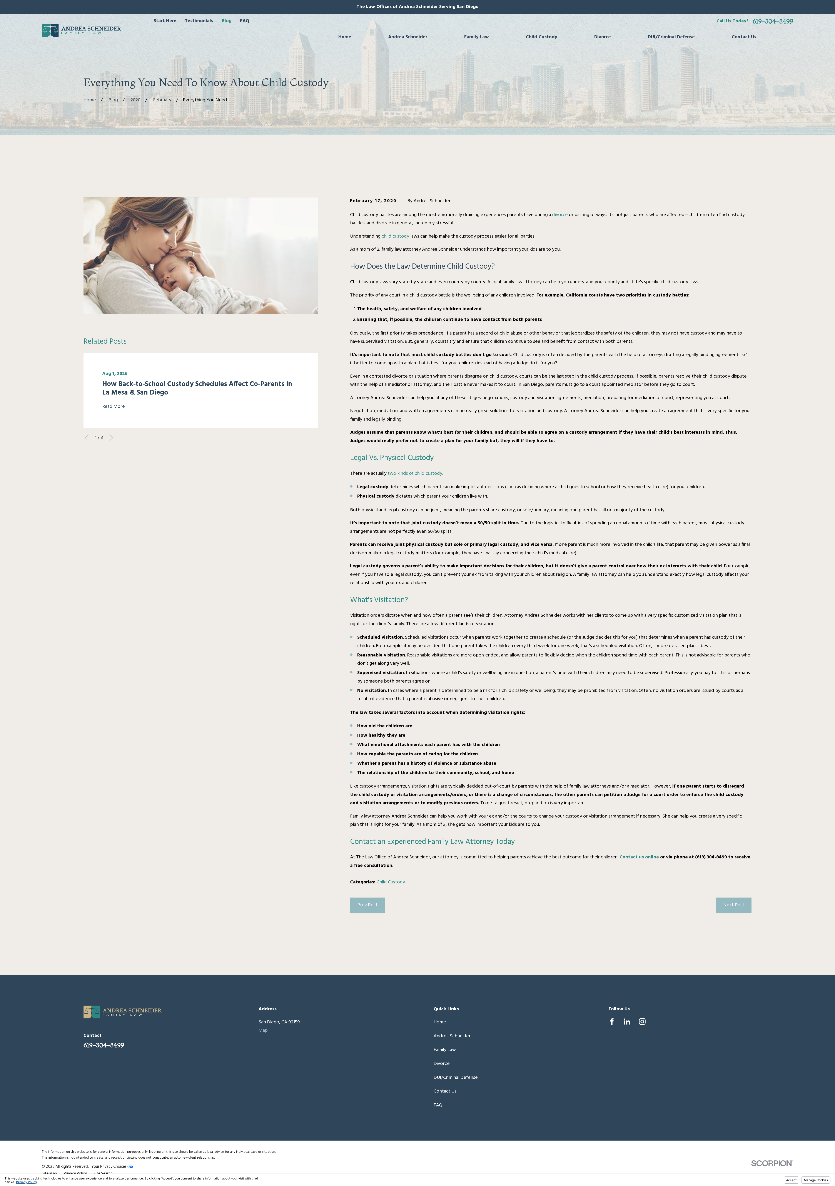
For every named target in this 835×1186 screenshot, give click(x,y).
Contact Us (445, 1091)
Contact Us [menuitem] (744, 37)
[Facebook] (612, 1021)
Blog (227, 21)
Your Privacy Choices (109, 1167)
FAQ (244, 21)
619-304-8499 (773, 21)
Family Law (445, 1050)
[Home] (81, 30)
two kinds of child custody (415, 473)
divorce (560, 215)
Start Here (165, 21)
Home (440, 1022)
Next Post (733, 905)
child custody (395, 236)
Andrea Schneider (452, 1036)
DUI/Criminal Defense (456, 1077)
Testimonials (199, 21)
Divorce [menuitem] (602, 37)
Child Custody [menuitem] (541, 37)
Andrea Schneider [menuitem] (407, 37)
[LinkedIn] (627, 1021)
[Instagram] (642, 1021)
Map (263, 1030)
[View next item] (111, 438)
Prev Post (367, 905)
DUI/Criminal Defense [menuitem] (671, 37)
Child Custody (391, 882)
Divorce (442, 1064)
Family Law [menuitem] (476, 37)
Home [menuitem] (344, 37)
